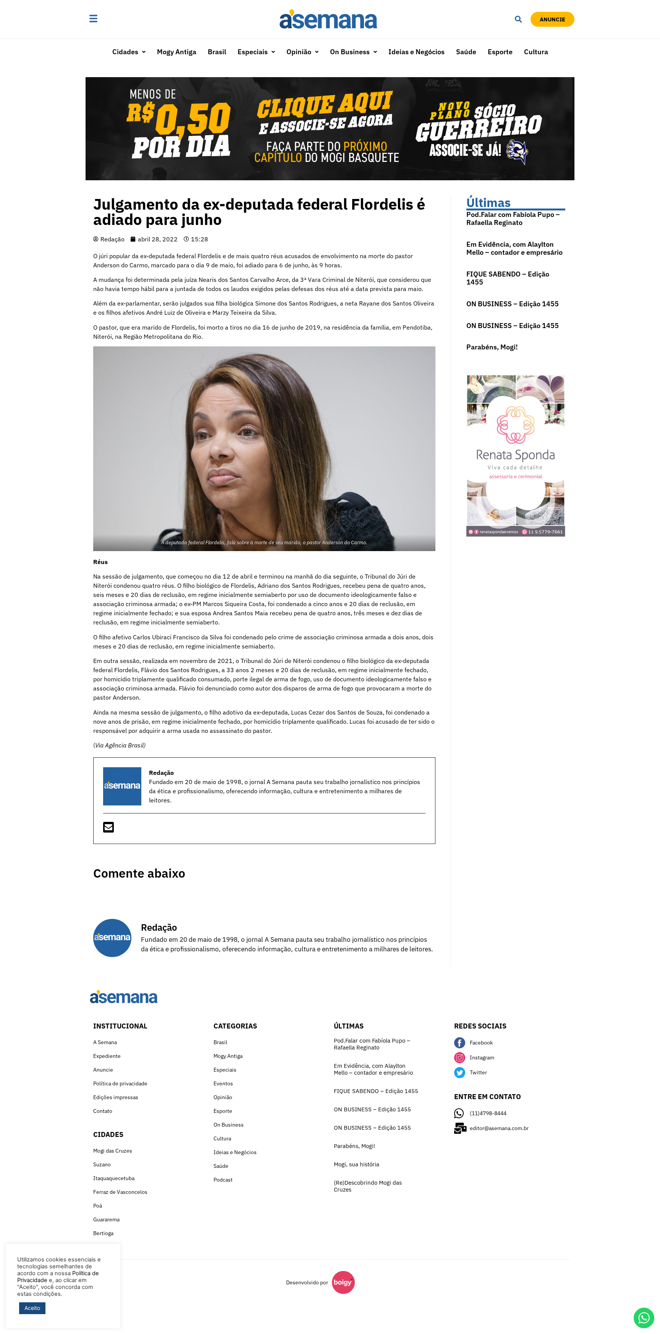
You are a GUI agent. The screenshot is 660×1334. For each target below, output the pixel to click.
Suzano (102, 1164)
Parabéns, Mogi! (492, 347)
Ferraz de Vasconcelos (120, 1191)
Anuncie (103, 1069)
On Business (350, 51)
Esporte (500, 51)
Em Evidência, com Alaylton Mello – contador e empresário (514, 248)
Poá (97, 1205)
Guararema (106, 1219)
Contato (102, 1111)
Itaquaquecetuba (113, 1178)
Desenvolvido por (307, 1282)
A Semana (105, 1042)
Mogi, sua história (356, 1164)
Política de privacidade (120, 1083)
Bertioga (103, 1233)
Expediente (107, 1056)
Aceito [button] (32, 1308)
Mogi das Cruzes (112, 1150)
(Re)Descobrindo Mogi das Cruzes (368, 1186)
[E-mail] (108, 829)
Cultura (536, 51)
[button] (117, 19)
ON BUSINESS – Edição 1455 (512, 303)
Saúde (466, 51)
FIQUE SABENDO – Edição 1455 (507, 278)
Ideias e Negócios (416, 51)
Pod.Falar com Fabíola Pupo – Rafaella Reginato (513, 218)
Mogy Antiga (176, 51)
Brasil (217, 51)
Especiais (253, 51)
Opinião (298, 51)
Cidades (125, 51)
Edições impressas (115, 1097)
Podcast (223, 1179)
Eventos (223, 1083)
